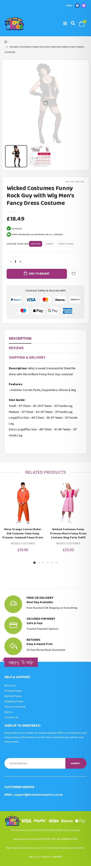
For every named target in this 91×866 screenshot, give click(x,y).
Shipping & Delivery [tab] (27, 358)
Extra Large (65, 244)
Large (49, 244)
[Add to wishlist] (74, 274)
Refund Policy (13, 696)
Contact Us (11, 717)
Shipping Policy (13, 701)
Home (6, 41)
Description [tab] (20, 339)
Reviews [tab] (16, 348)
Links (69, 6)
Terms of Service (14, 706)
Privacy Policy (13, 691)
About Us (10, 685)
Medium (35, 244)
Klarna (8, 712)
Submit (75, 763)
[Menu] (65, 23)
